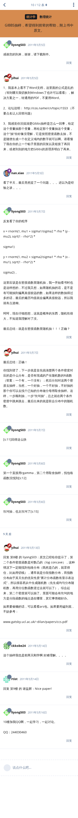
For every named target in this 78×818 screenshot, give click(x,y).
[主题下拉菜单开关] (73, 5)
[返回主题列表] (4, 5)
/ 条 (37, 5)
